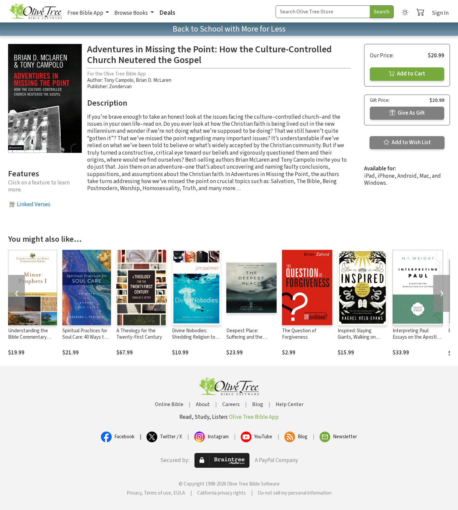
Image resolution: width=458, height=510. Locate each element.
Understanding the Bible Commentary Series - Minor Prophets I (28, 340)
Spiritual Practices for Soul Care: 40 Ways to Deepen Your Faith (84, 337)
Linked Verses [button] (33, 205)
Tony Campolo (118, 80)
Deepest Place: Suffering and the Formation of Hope (246, 337)
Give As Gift (411, 113)
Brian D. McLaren (153, 80)
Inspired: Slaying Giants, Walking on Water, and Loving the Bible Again (361, 340)
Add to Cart (410, 74)
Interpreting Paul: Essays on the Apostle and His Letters (416, 337)
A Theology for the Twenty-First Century (139, 334)
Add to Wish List (411, 142)
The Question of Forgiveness (299, 334)
